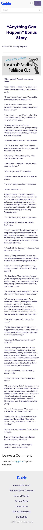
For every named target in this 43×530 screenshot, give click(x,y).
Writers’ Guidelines (21, 511)
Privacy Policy (21, 501)
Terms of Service (21, 496)
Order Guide (21, 506)
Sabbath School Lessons (21, 490)
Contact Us (21, 517)
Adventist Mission (21, 485)
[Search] (39, 10)
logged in (19, 461)
